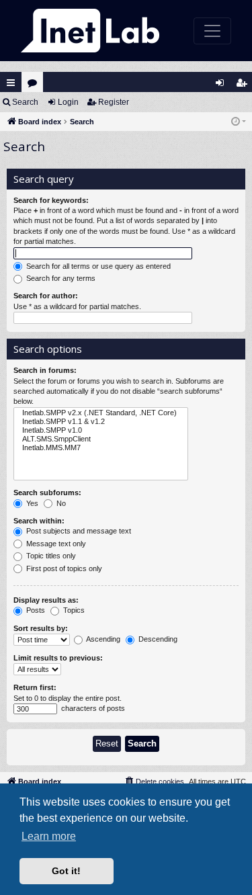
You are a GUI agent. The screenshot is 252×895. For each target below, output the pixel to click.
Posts (34, 610)
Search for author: (45, 296)
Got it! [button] (66, 870)
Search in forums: (45, 370)
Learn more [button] (49, 836)
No (60, 503)
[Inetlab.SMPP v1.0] (101, 430)
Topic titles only (50, 556)
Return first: (34, 687)
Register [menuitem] (244, 85)
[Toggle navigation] (212, 30)
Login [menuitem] (222, 85)
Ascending (102, 639)
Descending (156, 639)
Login (68, 102)
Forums (35, 85)
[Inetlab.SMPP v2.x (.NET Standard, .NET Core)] (101, 413)
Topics (73, 610)
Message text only (55, 544)
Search (25, 102)
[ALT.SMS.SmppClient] (101, 439)
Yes (31, 503)
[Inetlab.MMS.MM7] (101, 447)
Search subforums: (47, 492)
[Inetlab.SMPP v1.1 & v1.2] (101, 421)
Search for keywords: (51, 200)
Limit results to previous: (58, 658)
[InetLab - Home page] (90, 30)
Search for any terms (59, 278)
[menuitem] (154, 781)
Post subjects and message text (77, 531)
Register (113, 102)
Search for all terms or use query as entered (97, 266)
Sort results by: (40, 628)
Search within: (39, 521)
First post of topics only (63, 568)
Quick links (11, 82)
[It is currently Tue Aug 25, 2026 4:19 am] (238, 122)
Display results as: (46, 600)
